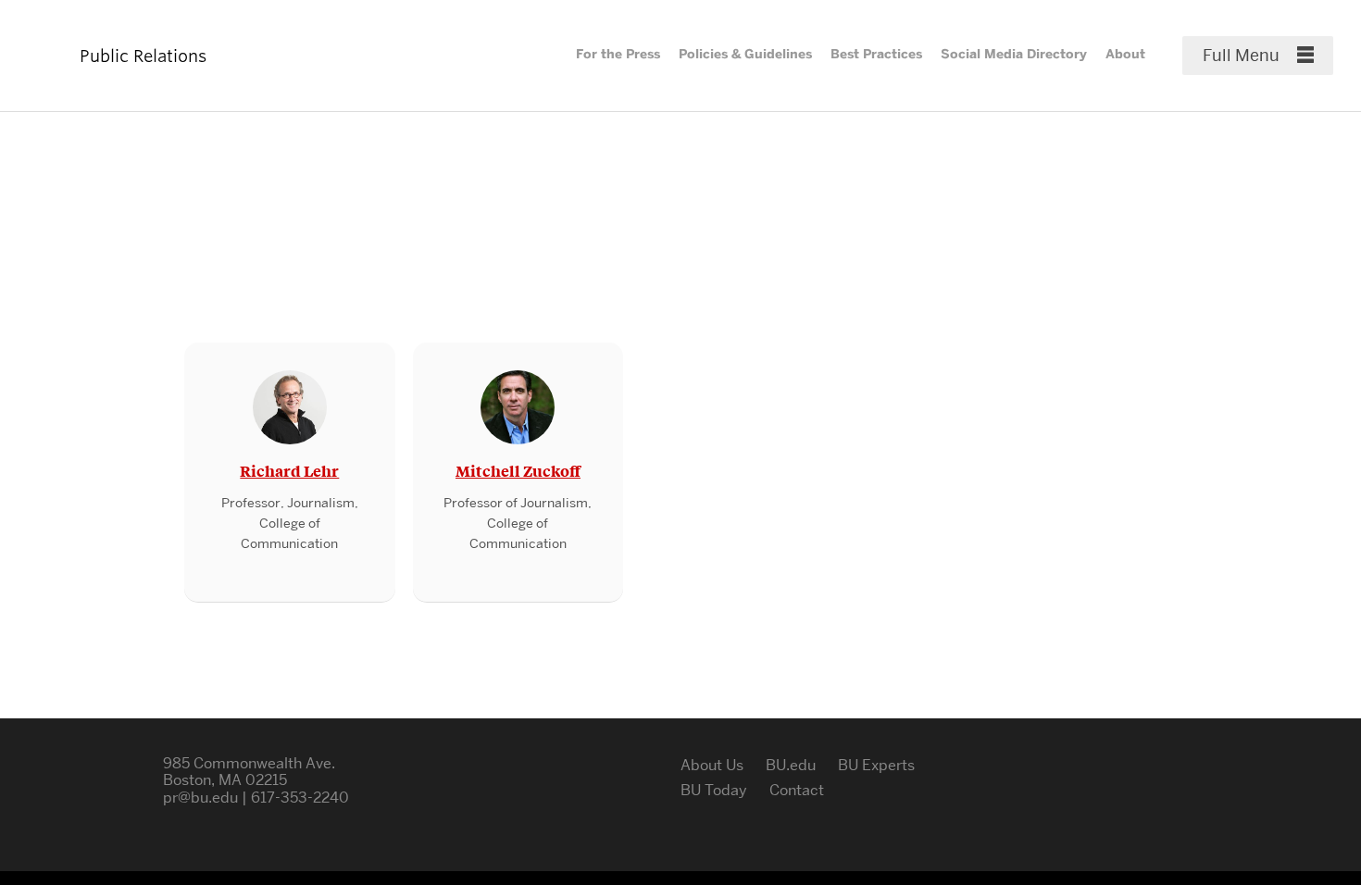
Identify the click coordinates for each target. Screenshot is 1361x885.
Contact (796, 790)
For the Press (618, 54)
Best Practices (876, 54)
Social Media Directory (1014, 54)
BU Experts (876, 765)
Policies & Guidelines (745, 54)
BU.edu (791, 765)
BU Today (713, 790)
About (1125, 54)
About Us (711, 765)
